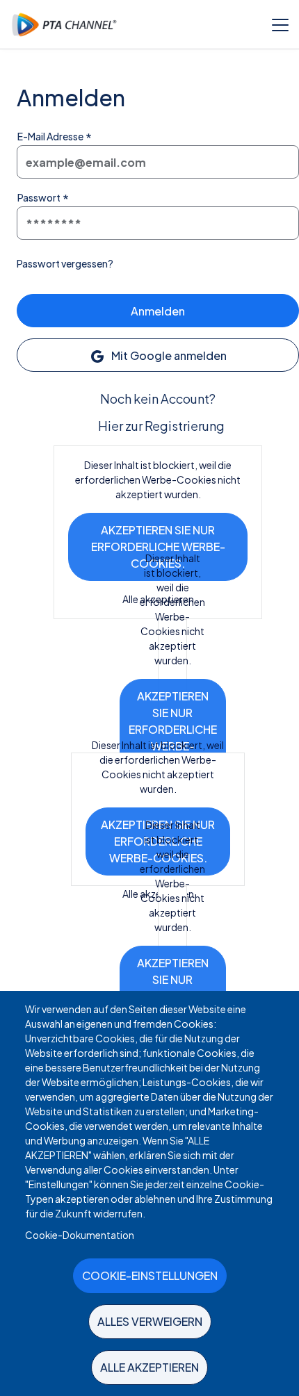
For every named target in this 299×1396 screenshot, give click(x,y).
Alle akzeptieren (149, 1367)
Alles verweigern (149, 1321)
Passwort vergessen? (65, 263)
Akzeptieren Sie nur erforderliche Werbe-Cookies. (158, 546)
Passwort (38, 197)
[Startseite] (64, 24)
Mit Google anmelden (168, 355)
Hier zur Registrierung (161, 426)
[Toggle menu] (280, 24)
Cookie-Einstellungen (150, 1275)
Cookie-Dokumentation (79, 1235)
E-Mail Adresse (50, 136)
